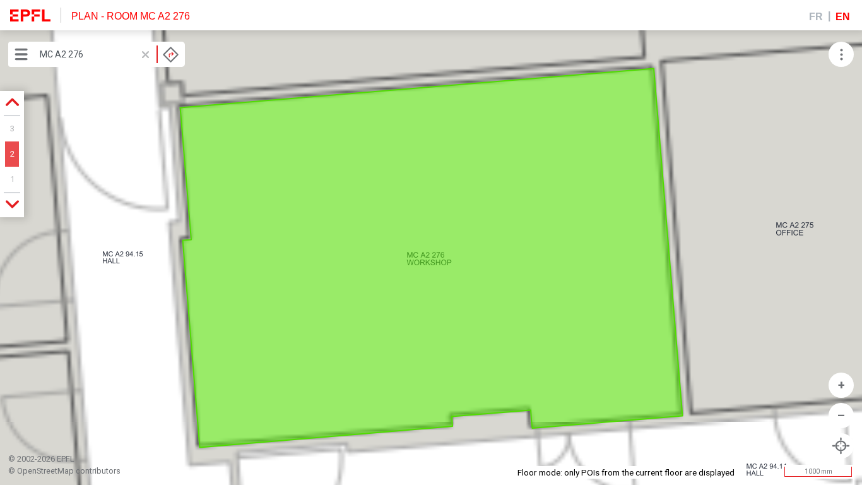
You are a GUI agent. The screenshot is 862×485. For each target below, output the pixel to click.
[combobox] (109, 54)
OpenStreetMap (45, 471)
